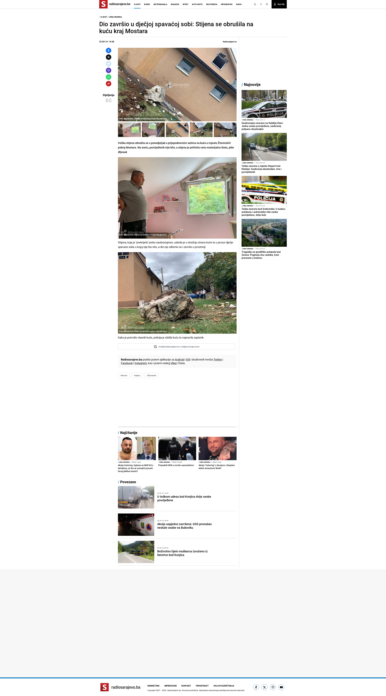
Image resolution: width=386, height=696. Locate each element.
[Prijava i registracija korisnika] (268, 4)
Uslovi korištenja (224, 685)
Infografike (227, 4)
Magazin (175, 4)
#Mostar (123, 375)
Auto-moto (197, 4)
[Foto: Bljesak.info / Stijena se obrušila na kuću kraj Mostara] (129, 130)
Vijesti (137, 4)
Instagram (140, 363)
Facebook (127, 363)
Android (179, 359)
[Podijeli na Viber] (108, 70)
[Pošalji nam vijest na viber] (273, 687)
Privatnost (202, 685)
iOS (188, 359)
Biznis (147, 4)
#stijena (137, 375)
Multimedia (211, 4)
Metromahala (160, 4)
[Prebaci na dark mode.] (255, 4)
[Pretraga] (261, 4)
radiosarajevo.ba (174, 690)
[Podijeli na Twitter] (108, 57)
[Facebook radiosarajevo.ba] (256, 687)
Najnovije (252, 84)
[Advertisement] (177, 402)
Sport (185, 4)
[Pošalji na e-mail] (108, 63)
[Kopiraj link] (108, 83)
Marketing (153, 685)
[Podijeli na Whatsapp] (108, 77)
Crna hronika (115, 17)
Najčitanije (128, 432)
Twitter (218, 359)
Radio (239, 4)
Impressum (170, 685)
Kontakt (186, 685)
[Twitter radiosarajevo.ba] (264, 687)
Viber (174, 363)
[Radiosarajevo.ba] (120, 687)
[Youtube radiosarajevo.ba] (281, 687)
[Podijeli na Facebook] (108, 50)
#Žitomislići (151, 375)
